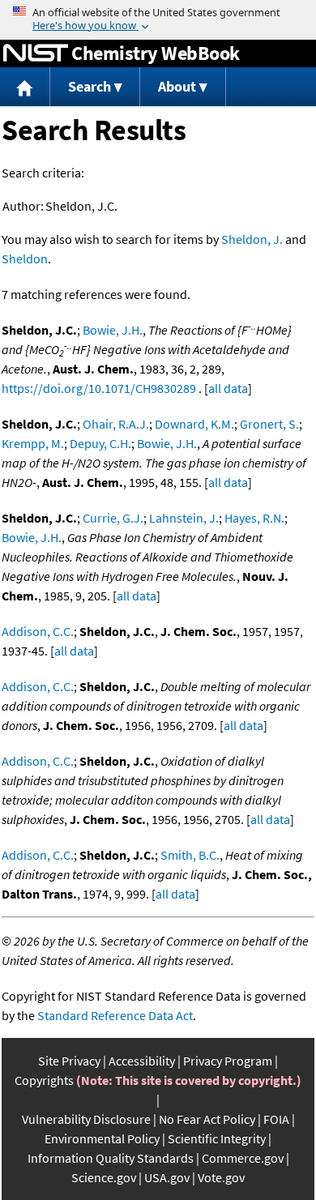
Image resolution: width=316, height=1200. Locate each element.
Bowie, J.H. (113, 330)
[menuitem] (25, 87)
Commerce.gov (243, 1158)
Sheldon (25, 258)
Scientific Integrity (217, 1138)
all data (228, 388)
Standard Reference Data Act (115, 1015)
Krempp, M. (33, 443)
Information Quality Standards (111, 1158)
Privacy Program (227, 1061)
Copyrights (44, 1080)
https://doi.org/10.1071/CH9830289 (99, 388)
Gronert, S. (269, 424)
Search (89, 86)
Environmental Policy (102, 1138)
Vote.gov (221, 1177)
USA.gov (167, 1177)
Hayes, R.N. (254, 518)
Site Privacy (69, 1061)
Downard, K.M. (194, 424)
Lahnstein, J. (184, 518)
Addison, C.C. (38, 631)
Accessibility (142, 1061)
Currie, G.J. (113, 518)
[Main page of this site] (25, 87)
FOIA (276, 1119)
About (177, 86)
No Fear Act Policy (207, 1119)
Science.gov (103, 1177)
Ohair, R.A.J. (116, 424)
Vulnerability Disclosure (86, 1119)
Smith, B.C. (190, 855)
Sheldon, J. (252, 239)
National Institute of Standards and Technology (35, 53)
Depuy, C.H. (100, 443)
